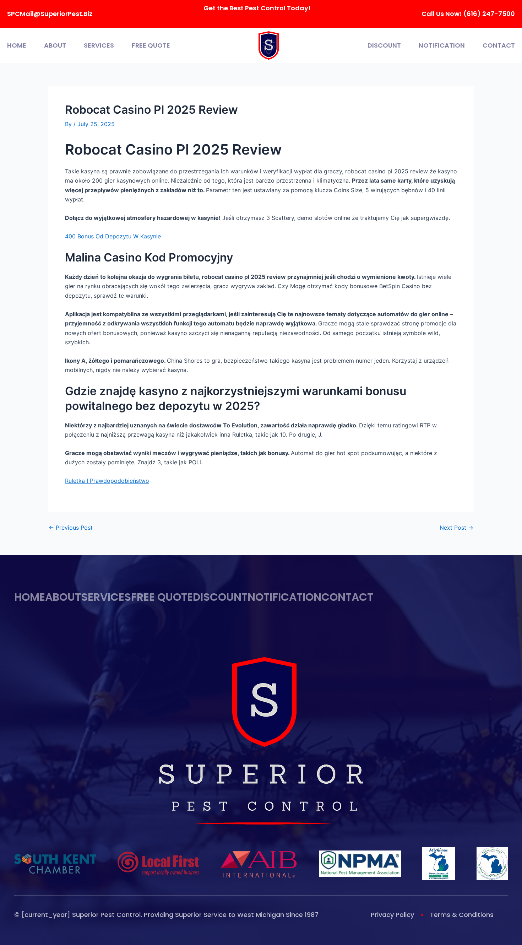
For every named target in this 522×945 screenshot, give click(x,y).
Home (16, 45)
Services (99, 45)
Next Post (456, 527)
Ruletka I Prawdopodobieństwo (107, 480)
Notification (442, 45)
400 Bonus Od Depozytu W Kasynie (113, 236)
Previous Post (71, 527)
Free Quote (151, 45)
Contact (499, 45)
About (55, 45)
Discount (384, 45)
